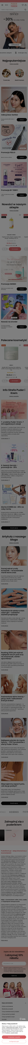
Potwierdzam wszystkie (14, 1037)
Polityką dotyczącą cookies (12, 1027)
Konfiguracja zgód (14, 1041)
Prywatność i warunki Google (11, 1032)
